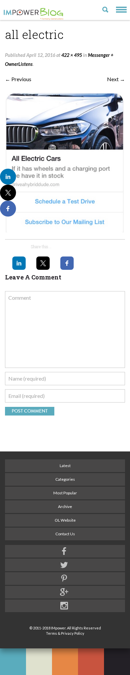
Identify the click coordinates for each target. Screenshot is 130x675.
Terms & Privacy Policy (65, 633)
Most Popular (65, 492)
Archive (65, 506)
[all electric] (65, 162)
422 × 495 (71, 55)
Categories (65, 479)
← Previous (18, 79)
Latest (65, 465)
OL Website (65, 520)
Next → (116, 79)
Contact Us (65, 533)
